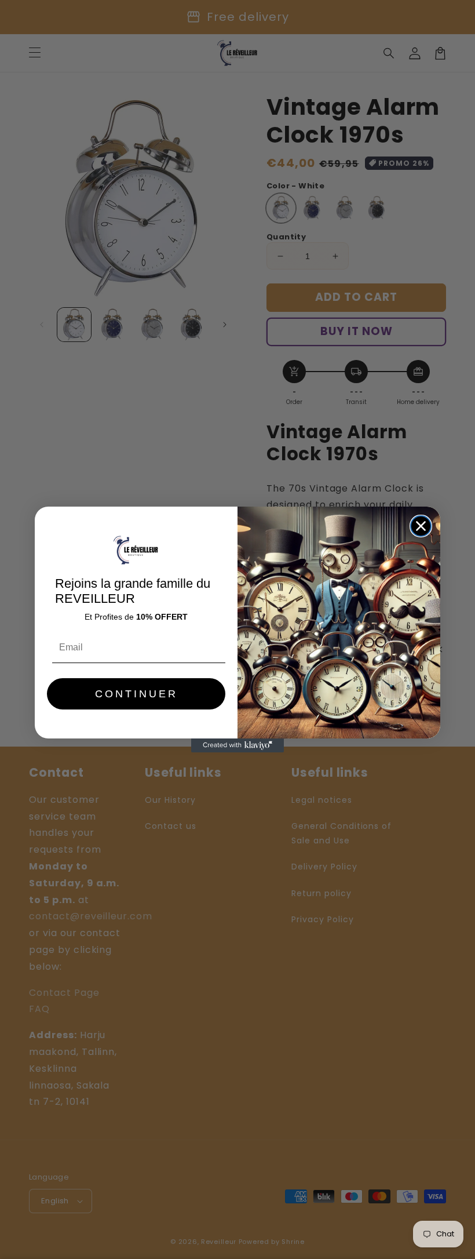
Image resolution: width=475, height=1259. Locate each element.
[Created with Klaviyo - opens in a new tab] (237, 745)
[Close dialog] (421, 526)
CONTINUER (136, 694)
